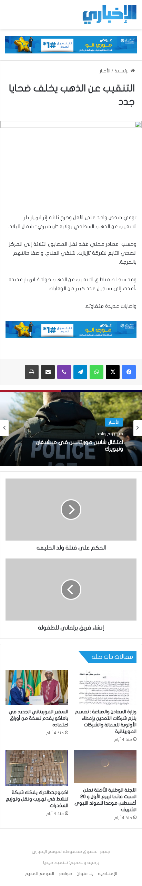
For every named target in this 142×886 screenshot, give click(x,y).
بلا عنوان (85, 873)
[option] (71, 428)
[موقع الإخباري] (109, 14)
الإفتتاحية (107, 873)
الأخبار (105, 71)
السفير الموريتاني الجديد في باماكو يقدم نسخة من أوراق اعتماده (38, 718)
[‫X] (113, 372)
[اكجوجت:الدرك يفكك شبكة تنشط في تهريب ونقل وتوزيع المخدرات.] (37, 768)
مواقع (65, 873)
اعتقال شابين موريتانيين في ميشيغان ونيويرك (79, 446)
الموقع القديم (39, 873)
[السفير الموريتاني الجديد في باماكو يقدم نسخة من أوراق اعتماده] (37, 687)
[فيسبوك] (129, 372)
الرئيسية (122, 71)
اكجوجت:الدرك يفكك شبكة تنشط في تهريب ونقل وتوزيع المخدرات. (37, 799)
